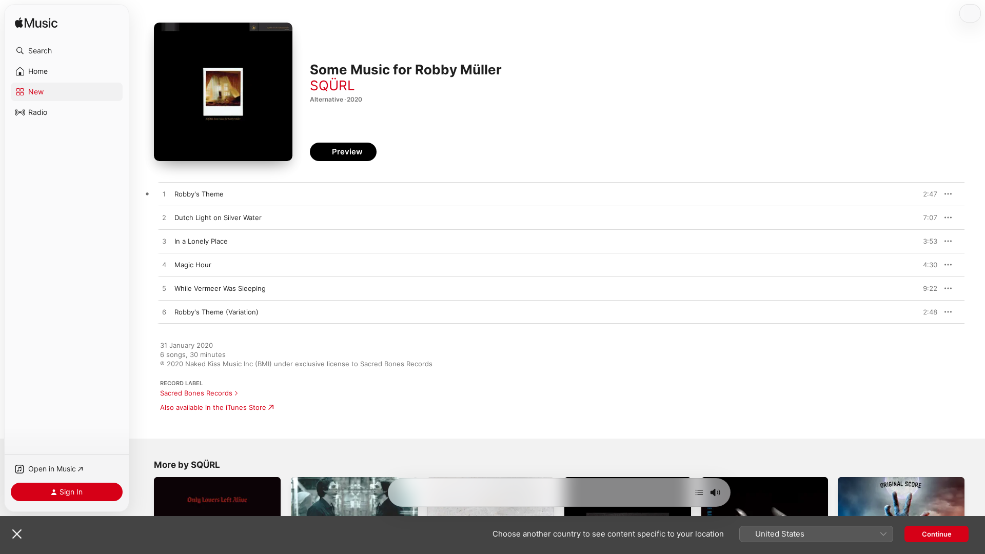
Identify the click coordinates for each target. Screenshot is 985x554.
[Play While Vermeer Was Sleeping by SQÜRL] (164, 288)
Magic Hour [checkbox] (192, 265)
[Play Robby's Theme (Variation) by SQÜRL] (164, 312)
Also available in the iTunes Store (213, 407)
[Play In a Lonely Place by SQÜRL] (164, 241)
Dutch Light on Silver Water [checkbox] (218, 217)
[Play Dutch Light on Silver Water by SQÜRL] (164, 218)
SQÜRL (332, 85)
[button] (66, 51)
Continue (937, 534)
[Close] (17, 534)
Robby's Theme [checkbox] (199, 194)
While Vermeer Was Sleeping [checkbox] (220, 288)
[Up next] (699, 492)
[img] (36, 23)
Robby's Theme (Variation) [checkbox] (216, 312)
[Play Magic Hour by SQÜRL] (164, 265)
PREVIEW (926, 194)
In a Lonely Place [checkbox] (201, 241)
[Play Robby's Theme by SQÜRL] (164, 194)
